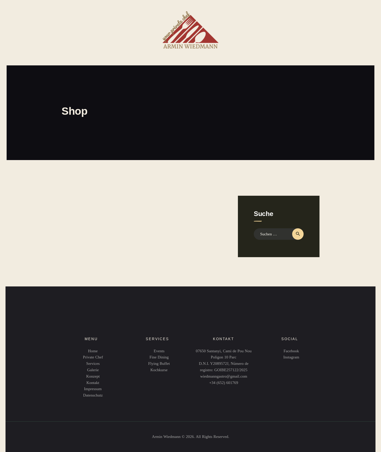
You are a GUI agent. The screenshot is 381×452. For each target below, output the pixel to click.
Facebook (291, 351)
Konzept (93, 376)
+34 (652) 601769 (223, 382)
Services (93, 363)
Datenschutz (93, 395)
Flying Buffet (159, 363)
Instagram (291, 357)
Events (159, 351)
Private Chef (93, 357)
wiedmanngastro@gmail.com (223, 376)
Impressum (93, 389)
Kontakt (92, 382)
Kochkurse (159, 370)
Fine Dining (159, 357)
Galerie (93, 370)
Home (93, 351)
